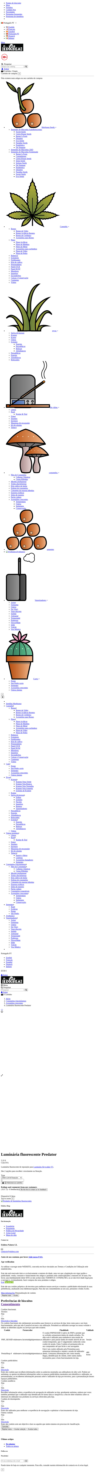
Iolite (13, 625)
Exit (2, 1282)
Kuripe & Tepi (21, 414)
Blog (8, 5)
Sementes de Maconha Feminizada (24, 152)
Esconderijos (16, 276)
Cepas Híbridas (22, 479)
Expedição (10, 1226)
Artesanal (14, 616)
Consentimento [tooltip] (10, 1304)
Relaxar (19, 349)
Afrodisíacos (21, 351)
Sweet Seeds (21, 132)
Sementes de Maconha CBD (22, 150)
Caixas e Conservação (19, 278)
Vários (13, 282)
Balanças (14, 256)
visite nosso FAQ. (35, 1257)
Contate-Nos (11, 10)
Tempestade (15, 618)
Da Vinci (14, 609)
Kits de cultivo (16, 262)
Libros (13, 410)
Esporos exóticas (17, 493)
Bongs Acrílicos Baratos (25, 233)
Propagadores (16, 264)
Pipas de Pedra (21, 253)
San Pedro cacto (17, 683)
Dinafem (19, 138)
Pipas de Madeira (22, 244)
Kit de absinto (16, 425)
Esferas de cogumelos (19, 488)
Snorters (14, 419)
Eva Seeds (20, 141)
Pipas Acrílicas (21, 242)
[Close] (2, 697)
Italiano (11, 38)
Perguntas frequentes (14, 14)
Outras (13, 340)
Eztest (13, 416)
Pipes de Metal (21, 247)
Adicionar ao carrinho (14, 1183)
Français (11, 29)
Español (11, 32)
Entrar (5, 975)
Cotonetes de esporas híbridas (22, 490)
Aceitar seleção (19, 1429)
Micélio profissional (18, 482)
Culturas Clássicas (23, 477)
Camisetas (15, 280)
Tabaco (14, 427)
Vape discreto (16, 611)
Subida (13, 614)
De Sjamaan (20, 147)
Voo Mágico (16, 629)
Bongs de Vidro (22, 231)
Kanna (13, 337)
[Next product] (2, 1010)
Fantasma (14, 605)
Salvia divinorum (17, 333)
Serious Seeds (21, 163)
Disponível (5, 1196)
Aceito (15, 1295)
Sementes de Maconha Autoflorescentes (26, 130)
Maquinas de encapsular (20, 423)
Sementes (14, 685)
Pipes (13, 240)
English (11, 27)
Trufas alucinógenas (18, 484)
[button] (9, 1321)
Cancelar (5, 1426)
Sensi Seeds (20, 161)
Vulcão (13, 627)
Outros (18, 504)
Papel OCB (15, 267)
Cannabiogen (21, 156)
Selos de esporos (17, 495)
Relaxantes (15, 360)
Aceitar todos (32, 1429)
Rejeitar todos (7, 1429)
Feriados (9, 7)
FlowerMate (15, 623)
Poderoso (14, 620)
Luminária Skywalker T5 (43, 1167)
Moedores (15, 271)
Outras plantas (16, 690)
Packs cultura (16, 497)
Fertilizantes (15, 260)
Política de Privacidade (15, 1231)
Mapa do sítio (11, 1235)
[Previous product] (1, 1010)
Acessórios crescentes (19, 499)
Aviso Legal (10, 1233)
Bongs (13, 229)
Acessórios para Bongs (25, 238)
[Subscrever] (26, 1461)
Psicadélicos (20, 346)
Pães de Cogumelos (18, 475)
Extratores (15, 258)
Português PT (13, 34)
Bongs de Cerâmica (23, 235)
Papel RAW (15, 269)
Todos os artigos (12, 1446)
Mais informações (8, 1293)
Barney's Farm (21, 136)
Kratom (14, 335)
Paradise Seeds (21, 143)
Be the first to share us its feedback (34, 1190)
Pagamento (10, 1228)
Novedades (10, 12)
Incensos (14, 421)
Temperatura (21, 502)
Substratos (20, 506)
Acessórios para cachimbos (26, 249)
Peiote (13, 681)
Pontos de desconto (13, 3)
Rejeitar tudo (6, 1295)
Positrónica (20, 145)
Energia (19, 344)
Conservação (21, 508)
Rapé (13, 412)
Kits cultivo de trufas (19, 486)
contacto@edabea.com (10, 1251)
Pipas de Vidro (21, 251)
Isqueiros (14, 273)
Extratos (14, 342)
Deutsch (11, 36)
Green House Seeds (23, 134)
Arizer (13, 602)
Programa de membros (15, 16)
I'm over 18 (9, 1282)
